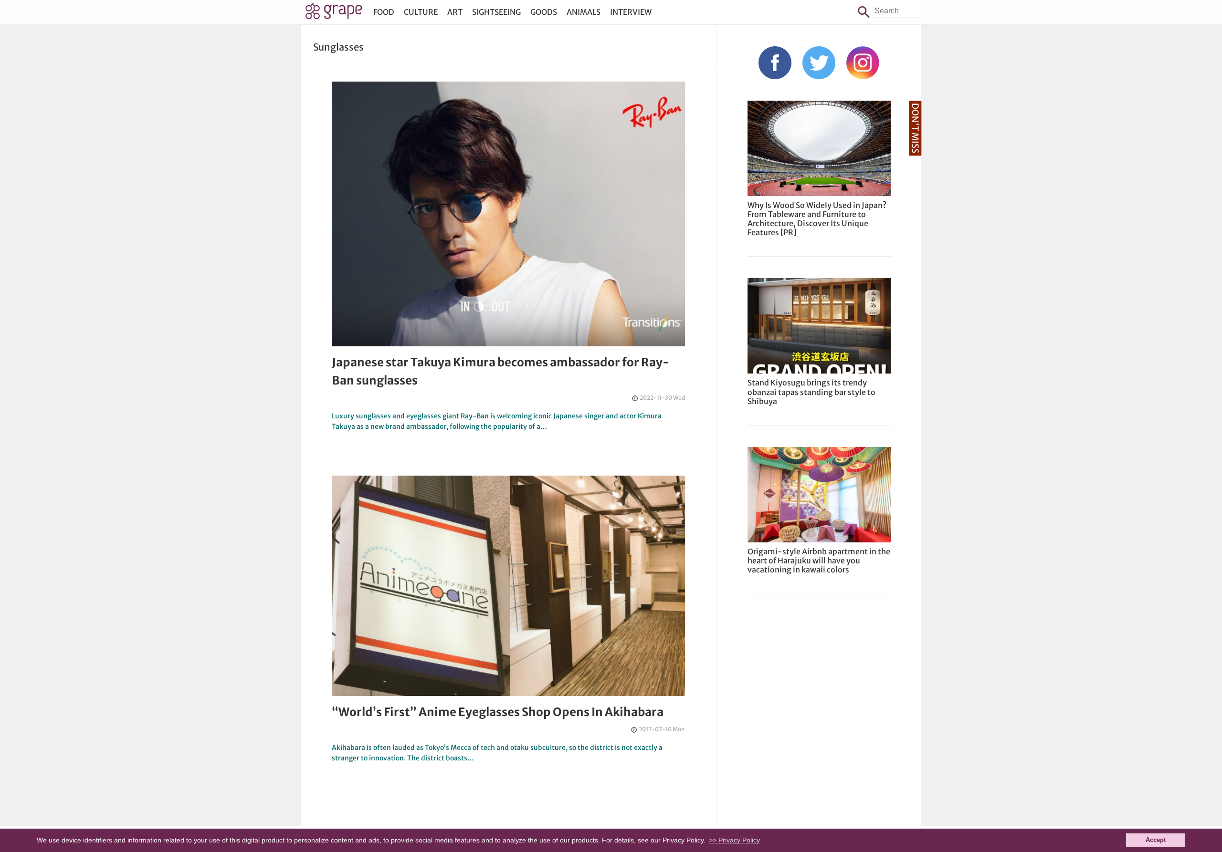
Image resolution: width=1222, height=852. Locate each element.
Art (455, 12)
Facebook (774, 62)
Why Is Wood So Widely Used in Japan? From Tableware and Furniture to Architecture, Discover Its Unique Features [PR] (817, 219)
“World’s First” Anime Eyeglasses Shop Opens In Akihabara (498, 712)
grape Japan (334, 13)
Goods (543, 12)
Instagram (862, 62)
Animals (583, 12)
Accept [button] (1156, 840)
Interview (631, 12)
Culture (421, 12)
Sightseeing (496, 12)
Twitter (818, 62)
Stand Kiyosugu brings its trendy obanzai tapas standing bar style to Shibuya (811, 391)
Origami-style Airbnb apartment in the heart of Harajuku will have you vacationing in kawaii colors (819, 560)
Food (383, 12)
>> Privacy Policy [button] (734, 840)
